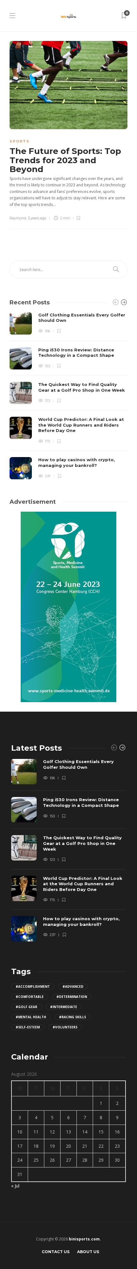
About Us (88, 1251)
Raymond (18, 218)
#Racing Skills (72, 1017)
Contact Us (55, 1251)
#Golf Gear (26, 1007)
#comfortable (30, 996)
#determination (71, 996)
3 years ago (37, 218)
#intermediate (63, 1007)
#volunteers (65, 1027)
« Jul (15, 1186)
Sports (20, 141)
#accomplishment (33, 986)
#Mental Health (31, 1017)
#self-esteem (28, 1027)
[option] (68, 396)
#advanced (72, 986)
